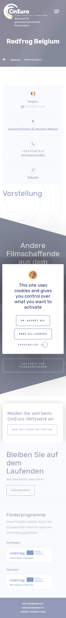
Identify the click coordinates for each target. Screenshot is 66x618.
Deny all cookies (33, 334)
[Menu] (58, 11)
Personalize (28, 345)
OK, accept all (33, 320)
